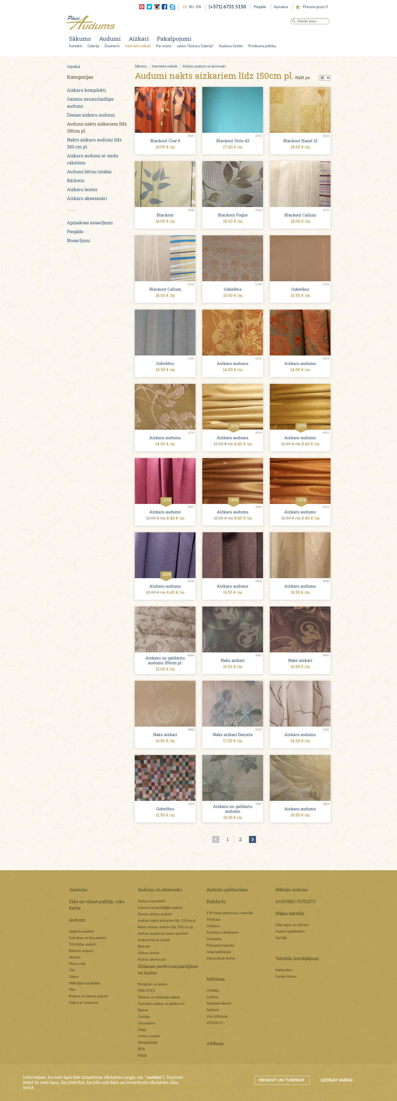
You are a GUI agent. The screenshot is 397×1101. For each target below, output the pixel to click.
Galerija (93, 46)
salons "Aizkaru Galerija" (195, 46)
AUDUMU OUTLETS (295, 901)
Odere (74, 977)
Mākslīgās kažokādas (84, 983)
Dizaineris (112, 46)
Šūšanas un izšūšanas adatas (159, 997)
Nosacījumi (78, 240)
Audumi (110, 38)
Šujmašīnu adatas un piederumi (161, 1004)
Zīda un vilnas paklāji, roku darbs (97, 905)
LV (185, 7)
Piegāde (260, 7)
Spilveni (212, 1010)
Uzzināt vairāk (337, 1080)
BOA (141, 1049)
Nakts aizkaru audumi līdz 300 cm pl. (165, 927)
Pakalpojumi (174, 38)
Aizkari (139, 38)
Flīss (72, 990)
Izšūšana (213, 926)
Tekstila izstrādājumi (297, 958)
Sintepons (214, 939)
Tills (72, 970)
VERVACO (215, 1023)
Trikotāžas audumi (82, 944)
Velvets (74, 957)
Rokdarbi (216, 901)
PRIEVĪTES (146, 991)
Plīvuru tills (77, 964)
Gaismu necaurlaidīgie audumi (160, 908)
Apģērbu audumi (81, 931)
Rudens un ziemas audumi (88, 996)
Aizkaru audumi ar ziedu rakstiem (163, 934)
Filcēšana (213, 920)
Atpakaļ (73, 66)
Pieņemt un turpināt (282, 1080)
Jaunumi (78, 889)
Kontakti (75, 46)
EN (198, 7)
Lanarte (212, 997)
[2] (252, 839)
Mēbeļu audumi (291, 889)
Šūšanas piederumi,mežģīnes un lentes (168, 969)
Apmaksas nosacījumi (90, 222)
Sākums (80, 38)
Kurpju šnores (286, 976)
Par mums (163, 46)
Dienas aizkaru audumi (91, 115)
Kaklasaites (284, 970)
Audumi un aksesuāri (160, 889)
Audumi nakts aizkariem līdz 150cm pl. (167, 921)
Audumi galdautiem (227, 889)
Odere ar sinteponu (83, 1003)
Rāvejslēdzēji (147, 1043)
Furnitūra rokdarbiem (223, 932)
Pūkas (142, 1056)
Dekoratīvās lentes (221, 958)
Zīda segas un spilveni (291, 925)
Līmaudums (146, 1023)
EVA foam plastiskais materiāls (230, 913)
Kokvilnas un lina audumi (87, 938)
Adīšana (215, 1043)
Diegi (142, 1030)
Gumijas (144, 1017)
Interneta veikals (138, 46)
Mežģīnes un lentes (152, 984)
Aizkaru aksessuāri (87, 198)
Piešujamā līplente (220, 945)
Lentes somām (149, 1036)
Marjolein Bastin (219, 1003)
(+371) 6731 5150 (227, 7)
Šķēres (143, 1010)
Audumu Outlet (231, 46)
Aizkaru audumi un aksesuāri (204, 66)
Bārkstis (75, 180)
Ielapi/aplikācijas (219, 952)
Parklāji (281, 938)
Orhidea (213, 990)
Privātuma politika (262, 46)
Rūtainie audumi (81, 951)
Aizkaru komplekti (86, 90)
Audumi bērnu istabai (89, 171)
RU (191, 7)
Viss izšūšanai (217, 1016)
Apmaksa (281, 7)
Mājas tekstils (289, 913)
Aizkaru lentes (82, 189)
